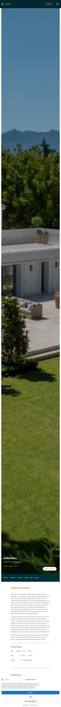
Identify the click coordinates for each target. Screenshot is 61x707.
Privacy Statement (33, 705)
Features (20, 577)
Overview (12, 577)
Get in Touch (34, 577)
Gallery (26, 577)
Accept (30, 692)
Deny (30, 697)
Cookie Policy (25, 705)
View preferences (30, 701)
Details (6, 577)
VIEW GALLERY (49, 569)
